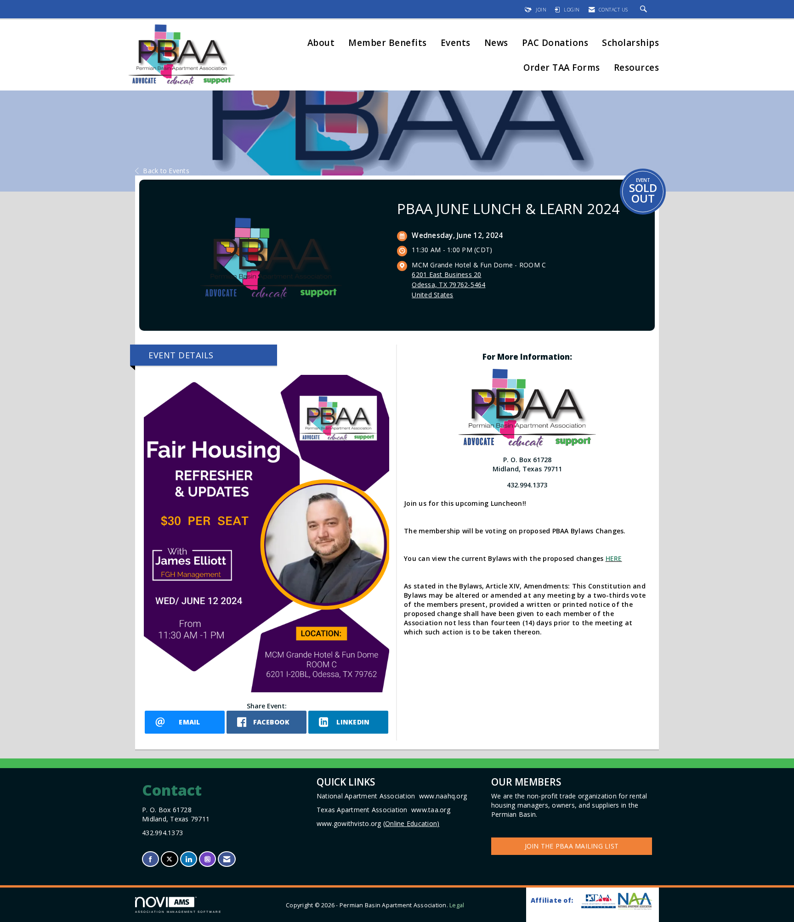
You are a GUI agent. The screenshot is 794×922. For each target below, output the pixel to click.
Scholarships (630, 43)
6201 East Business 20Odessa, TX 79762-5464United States (448, 284)
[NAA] (635, 901)
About (321, 43)
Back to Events (166, 170)
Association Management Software (178, 911)
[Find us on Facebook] (150, 859)
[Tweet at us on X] (169, 859)
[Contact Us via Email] (227, 859)
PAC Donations (555, 43)
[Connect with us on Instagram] (207, 859)
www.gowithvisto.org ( (378, 823)
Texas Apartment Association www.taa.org (383, 809)
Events (456, 43)
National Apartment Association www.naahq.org (392, 796)
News (496, 43)
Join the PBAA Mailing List (572, 846)
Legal (456, 905)
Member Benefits (387, 43)
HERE (614, 558)
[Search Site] (645, 9)
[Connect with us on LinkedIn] (188, 859)
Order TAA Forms (561, 68)
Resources (636, 68)
